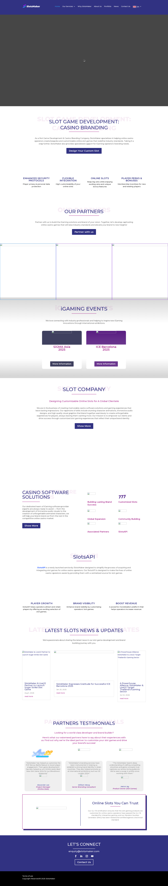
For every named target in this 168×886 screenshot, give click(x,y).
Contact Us (125, 6)
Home (57, 6)
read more (29, 696)
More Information (61, 364)
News (116, 6)
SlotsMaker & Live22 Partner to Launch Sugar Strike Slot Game (35, 686)
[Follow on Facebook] (75, 856)
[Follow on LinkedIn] (81, 856)
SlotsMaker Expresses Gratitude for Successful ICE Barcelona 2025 (83, 685)
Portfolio (107, 6)
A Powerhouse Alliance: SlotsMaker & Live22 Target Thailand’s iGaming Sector (131, 687)
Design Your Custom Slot (84, 150)
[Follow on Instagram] (86, 856)
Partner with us (84, 232)
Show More (84, 426)
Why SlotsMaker (84, 6)
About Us (98, 6)
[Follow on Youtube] (92, 856)
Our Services (67, 6)
